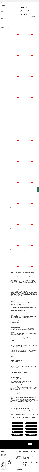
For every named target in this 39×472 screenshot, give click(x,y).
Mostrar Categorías (24, 14)
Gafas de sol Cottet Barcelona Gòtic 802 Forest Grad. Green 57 (17, 117)
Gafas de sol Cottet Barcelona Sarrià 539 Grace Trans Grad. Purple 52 (31, 54)
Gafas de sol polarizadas (17, 428)
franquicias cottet (18, 459)
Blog (9, 460)
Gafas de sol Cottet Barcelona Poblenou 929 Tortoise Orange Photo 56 (17, 33)
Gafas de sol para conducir (31, 431)
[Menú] (4, 461)
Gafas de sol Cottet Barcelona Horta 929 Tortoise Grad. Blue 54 (17, 243)
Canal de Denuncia (26, 458)
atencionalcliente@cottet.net (34, 462)
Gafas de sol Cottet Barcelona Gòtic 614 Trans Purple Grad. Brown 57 (32, 96)
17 (26, 269)
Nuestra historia (10, 453)
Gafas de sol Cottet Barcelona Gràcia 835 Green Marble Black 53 (31, 117)
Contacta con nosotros (8, 0)
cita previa (37, 189)
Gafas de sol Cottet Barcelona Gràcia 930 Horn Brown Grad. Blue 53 (31, 138)
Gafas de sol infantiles (31, 428)
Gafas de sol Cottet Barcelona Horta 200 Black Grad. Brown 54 (17, 222)
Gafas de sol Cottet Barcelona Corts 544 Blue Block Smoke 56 (32, 180)
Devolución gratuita (35, 0)
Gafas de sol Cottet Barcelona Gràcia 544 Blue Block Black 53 (16, 138)
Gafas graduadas (3, 454)
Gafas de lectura (3, 455)
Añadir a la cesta (17, 30)
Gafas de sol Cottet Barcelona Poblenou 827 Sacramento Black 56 (32, 33)
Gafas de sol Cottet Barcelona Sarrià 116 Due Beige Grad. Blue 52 (16, 75)
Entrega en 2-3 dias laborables (27, 0)
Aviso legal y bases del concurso (26, 453)
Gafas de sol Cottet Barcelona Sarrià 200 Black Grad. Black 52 (31, 75)
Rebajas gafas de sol (17, 434)
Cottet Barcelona (13, 31)
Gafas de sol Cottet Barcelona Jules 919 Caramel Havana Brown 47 (17, 264)
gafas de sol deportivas (30, 337)
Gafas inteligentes (31, 434)
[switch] (3, 468)
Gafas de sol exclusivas (17, 431)
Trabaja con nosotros (10, 462)
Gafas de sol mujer (31, 423)
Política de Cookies (26, 457)
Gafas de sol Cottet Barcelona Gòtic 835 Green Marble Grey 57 (17, 96)
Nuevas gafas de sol (17, 423)
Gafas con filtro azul (4, 456)
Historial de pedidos (19, 453)
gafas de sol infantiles (29, 307)
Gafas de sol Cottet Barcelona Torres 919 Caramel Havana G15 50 (31, 159)
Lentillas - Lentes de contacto (4, 459)
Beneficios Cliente (18, 456)
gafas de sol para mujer (28, 302)
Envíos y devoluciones (18, 458)
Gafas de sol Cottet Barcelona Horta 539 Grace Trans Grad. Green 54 (32, 222)
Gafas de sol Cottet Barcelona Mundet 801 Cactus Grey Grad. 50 (31, 264)
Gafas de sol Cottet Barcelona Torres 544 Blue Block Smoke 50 (16, 159)
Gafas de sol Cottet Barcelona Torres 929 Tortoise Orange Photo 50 (16, 180)
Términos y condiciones (25, 460)
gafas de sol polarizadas (23, 341)
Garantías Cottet (10, 463)
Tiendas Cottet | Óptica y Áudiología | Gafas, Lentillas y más (11, 456)
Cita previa (13, 0)
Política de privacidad (25, 456)
